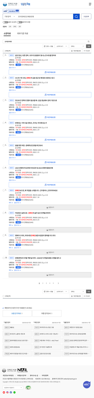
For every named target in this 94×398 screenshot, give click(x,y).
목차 (11, 203)
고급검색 (86, 16)
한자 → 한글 (49, 46)
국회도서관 (10, 4)
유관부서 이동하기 (9, 388)
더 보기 (88, 51)
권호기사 (11, 67)
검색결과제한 (8, 41)
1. (5, 55)
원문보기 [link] (51, 207)
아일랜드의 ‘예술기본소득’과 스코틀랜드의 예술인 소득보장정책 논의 (76, 348)
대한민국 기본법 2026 (73, 327)
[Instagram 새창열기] (7, 392)
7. (5, 190)
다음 (58, 283)
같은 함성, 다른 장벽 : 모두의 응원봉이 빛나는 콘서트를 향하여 (35, 56)
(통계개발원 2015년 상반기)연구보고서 (17, 341)
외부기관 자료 (22, 33)
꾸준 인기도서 (46, 313)
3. (5, 100)
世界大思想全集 (12, 347)
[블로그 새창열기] (14, 392)
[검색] (76, 16)
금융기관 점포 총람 (43, 353)
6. (5, 167)
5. (5, 145)
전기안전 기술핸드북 (43, 347)
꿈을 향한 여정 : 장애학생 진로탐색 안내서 (29, 146)
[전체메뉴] (90, 4)
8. (5, 212)
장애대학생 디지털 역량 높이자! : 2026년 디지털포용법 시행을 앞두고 (38, 259)
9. (5, 235)
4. (5, 122)
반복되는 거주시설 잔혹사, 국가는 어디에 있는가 (31, 124)
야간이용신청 (77, 51)
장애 (20, 26)
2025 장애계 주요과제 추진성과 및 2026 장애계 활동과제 (34, 169)
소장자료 (7, 33)
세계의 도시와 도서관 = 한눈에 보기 (47, 335)
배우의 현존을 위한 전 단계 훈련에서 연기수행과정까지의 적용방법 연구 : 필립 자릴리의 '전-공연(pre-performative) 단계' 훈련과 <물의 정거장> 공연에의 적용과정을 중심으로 (17, 354)
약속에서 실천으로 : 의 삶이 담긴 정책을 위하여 (32, 214)
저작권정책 (45, 375)
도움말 (22, 313)
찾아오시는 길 (34, 375)
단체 (10, 26)
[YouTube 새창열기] (4, 392)
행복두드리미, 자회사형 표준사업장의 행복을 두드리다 (35, 236)
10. (6, 257)
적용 (88, 46)
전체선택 (7, 51)
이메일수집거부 (21, 375)
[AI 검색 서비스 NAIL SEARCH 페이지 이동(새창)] (11, 11)
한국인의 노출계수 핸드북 (15, 334)
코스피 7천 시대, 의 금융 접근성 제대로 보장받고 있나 (35, 79)
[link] (50, 72)
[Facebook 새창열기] (11, 392)
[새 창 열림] (28, 387)
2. (5, 77)
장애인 (14, 26)
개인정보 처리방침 (8, 375)
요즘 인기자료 (16, 313)
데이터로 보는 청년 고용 (44, 327)
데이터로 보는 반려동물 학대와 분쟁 (76, 354)
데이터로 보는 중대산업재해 (75, 334)
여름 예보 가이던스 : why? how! (46, 340)
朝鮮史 (9, 327)
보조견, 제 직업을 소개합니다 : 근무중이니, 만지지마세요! (36, 191)
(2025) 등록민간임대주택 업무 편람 (76, 341)
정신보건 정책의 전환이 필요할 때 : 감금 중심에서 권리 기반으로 (36, 101)
